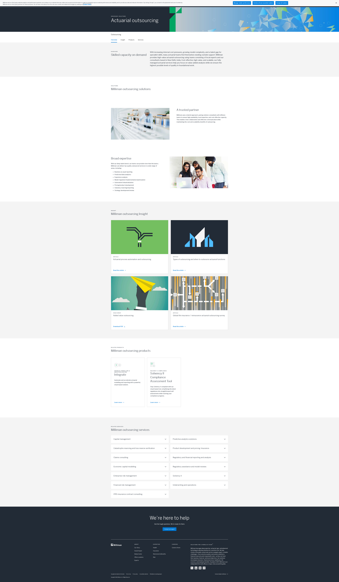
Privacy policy (135, 574)
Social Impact (138, 551)
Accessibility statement (144, 574)
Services (140, 40)
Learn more (118, 402)
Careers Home (176, 547)
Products (131, 40)
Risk (154, 557)
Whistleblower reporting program (156, 574)
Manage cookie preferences (242, 3)
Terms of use (128, 574)
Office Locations (138, 557)
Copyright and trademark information (117, 574)
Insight (123, 40)
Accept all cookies (281, 3)
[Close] (336, 3)
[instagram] (204, 568)
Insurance (156, 551)
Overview (114, 40)
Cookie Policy (87, 4)
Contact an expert (169, 529)
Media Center (138, 554)
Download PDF (118, 326)
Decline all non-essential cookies (263, 3)
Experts (136, 560)
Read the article (118, 270)
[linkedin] (196, 568)
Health (155, 547)
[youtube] (200, 568)
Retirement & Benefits (159, 554)
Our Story (137, 547)
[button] (139, 247)
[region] (169, 3)
